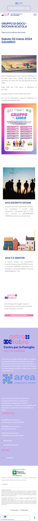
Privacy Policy (14, 510)
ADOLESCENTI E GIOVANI (18, 203)
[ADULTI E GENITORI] (19, 239)
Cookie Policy (24, 510)
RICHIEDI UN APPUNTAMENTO (19, 315)
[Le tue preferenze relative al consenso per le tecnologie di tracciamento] (34, 517)
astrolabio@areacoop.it (11, 445)
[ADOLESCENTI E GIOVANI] (19, 183)
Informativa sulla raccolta (8, 519)
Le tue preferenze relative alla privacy (17, 516)
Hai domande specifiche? (28, 8)
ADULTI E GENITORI (15, 258)
